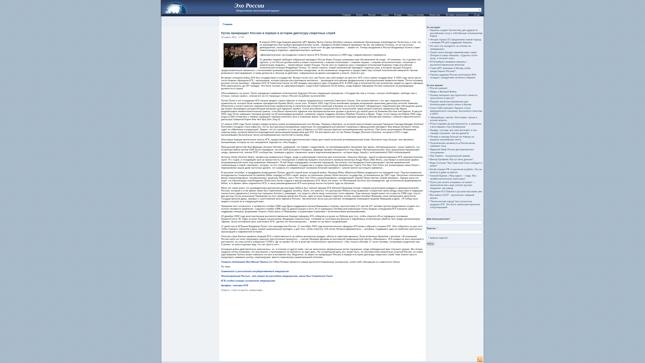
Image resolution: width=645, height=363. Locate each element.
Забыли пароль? (439, 237)
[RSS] (480, 359)
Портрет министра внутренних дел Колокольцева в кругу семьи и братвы (450, 103)
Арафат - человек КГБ (234, 285)
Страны (385, 15)
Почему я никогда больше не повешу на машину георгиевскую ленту (452, 138)
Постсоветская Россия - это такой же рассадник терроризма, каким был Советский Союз (277, 276)
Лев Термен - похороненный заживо (450, 155)
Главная (346, 15)
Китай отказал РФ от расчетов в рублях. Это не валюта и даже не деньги (456, 171)
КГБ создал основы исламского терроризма (248, 280)
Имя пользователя (438, 218)
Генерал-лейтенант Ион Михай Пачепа (244, 261)
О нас (477, 15)
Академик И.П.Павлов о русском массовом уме (456, 191)
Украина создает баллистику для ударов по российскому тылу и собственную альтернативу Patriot (456, 33)
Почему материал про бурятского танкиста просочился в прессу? (453, 96)
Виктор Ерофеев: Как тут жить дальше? (451, 159)
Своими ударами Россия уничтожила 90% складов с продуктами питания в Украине (453, 76)
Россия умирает (439, 88)
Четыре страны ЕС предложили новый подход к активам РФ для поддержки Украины (455, 41)
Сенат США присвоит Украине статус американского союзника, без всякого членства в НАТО (456, 111)
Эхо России (249, 5)
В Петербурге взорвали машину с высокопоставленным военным (448, 63)
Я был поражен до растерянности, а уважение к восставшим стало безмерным (455, 125)
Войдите (225, 290)
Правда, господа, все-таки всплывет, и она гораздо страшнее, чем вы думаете (453, 131)
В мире (398, 15)
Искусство (434, 15)
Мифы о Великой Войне (443, 91)
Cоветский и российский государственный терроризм (255, 271)
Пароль (432, 228)
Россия (371, 15)
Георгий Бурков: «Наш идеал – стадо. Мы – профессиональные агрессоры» (454, 177)
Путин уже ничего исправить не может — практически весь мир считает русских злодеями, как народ (452, 185)
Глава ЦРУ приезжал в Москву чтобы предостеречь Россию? (450, 69)
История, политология (457, 15)
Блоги (359, 15)
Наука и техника (415, 15)
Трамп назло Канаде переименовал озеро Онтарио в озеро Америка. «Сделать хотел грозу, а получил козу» (454, 55)
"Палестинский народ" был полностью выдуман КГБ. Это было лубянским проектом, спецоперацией (455, 204)
